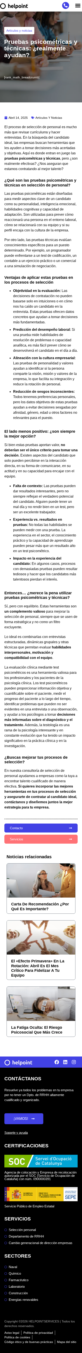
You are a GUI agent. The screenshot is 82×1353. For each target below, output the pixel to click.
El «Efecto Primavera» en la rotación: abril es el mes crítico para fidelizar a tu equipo (37, 968)
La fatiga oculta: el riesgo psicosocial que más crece (36, 1029)
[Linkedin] (65, 1062)
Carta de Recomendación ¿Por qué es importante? (40, 906)
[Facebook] (57, 1062)
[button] (77, 5)
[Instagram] (74, 1062)
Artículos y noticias (19, 30)
